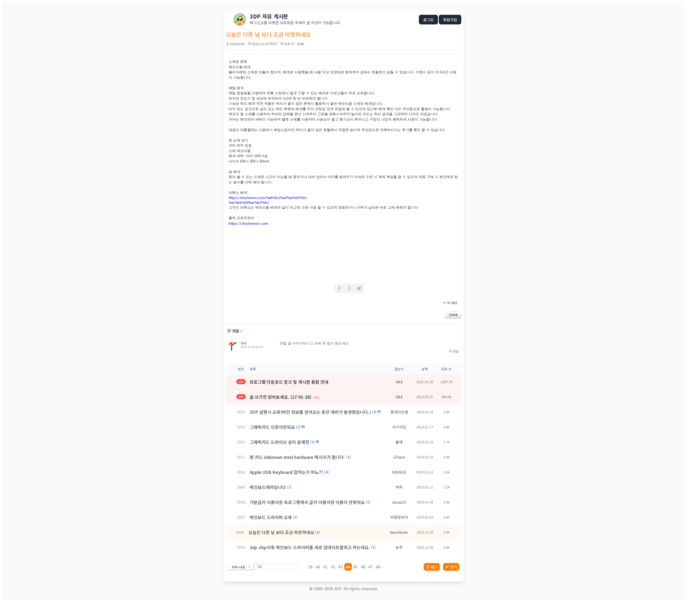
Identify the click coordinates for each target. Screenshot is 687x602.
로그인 (428, 19)
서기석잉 (399, 427)
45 (355, 567)
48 (378, 567)
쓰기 (453, 567)
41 (325, 567)
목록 (455, 315)
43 (340, 567)
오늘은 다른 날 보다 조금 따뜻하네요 (281, 532)
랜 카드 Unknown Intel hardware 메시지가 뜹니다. (297, 457)
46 (363, 567)
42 (333, 567)
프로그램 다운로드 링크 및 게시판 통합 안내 (289, 382)
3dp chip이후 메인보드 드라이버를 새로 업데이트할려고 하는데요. (310, 547)
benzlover (237, 43)
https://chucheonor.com (248, 223)
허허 (399, 487)
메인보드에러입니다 (268, 487)
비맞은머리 (399, 517)
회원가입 (450, 19)
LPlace (399, 457)
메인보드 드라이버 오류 (271, 517)
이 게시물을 (450, 302)
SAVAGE (399, 472)
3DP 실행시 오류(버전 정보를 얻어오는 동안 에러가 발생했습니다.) (310, 412)
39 (310, 567)
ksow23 (399, 502)
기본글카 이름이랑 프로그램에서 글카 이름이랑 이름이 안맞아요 (307, 502)
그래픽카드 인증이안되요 (272, 427)
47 (370, 567)
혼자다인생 (399, 412)
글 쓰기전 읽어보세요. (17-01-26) (284, 397)
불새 (399, 442)
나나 (243, 343)
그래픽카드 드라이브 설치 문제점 (279, 442)
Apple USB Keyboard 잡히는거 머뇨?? (286, 472)
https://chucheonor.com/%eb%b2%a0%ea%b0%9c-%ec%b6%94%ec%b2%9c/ (268, 200)
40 (318, 567)
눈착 (399, 547)
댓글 (455, 351)
